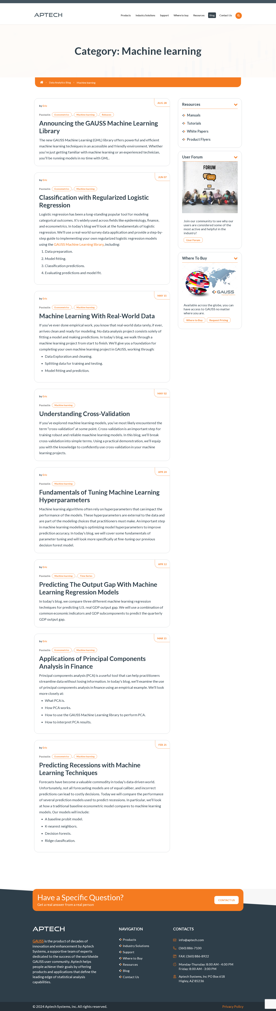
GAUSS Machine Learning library (79, 244)
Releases (106, 114)
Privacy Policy (232, 1006)
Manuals (193, 115)
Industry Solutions (145, 15)
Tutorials (194, 123)
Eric (45, 105)
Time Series (86, 576)
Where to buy (181, 15)
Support (164, 15)
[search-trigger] (238, 15)
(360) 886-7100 (190, 948)
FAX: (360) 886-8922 (194, 956)
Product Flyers (199, 139)
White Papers (197, 131)
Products (126, 15)
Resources (199, 15)
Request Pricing (218, 320)
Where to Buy (194, 320)
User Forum (193, 240)
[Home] (44, 82)
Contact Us (225, 15)
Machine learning (86, 114)
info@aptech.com (191, 940)
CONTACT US (226, 900)
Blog (212, 15)
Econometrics (61, 114)
